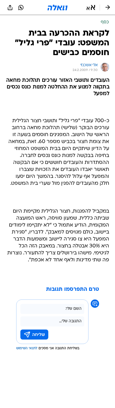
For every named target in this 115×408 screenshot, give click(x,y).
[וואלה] (57, 7)
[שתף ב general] (10, 7)
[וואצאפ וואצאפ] (21, 7)
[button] (91, 7)
